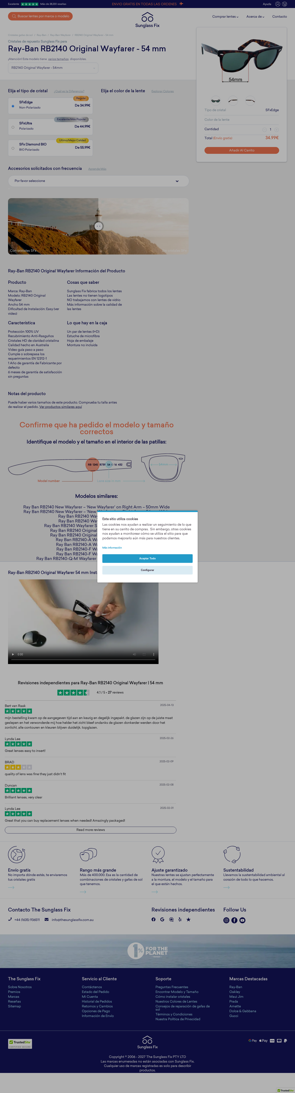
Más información (112, 548)
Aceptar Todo (147, 558)
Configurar (147, 570)
